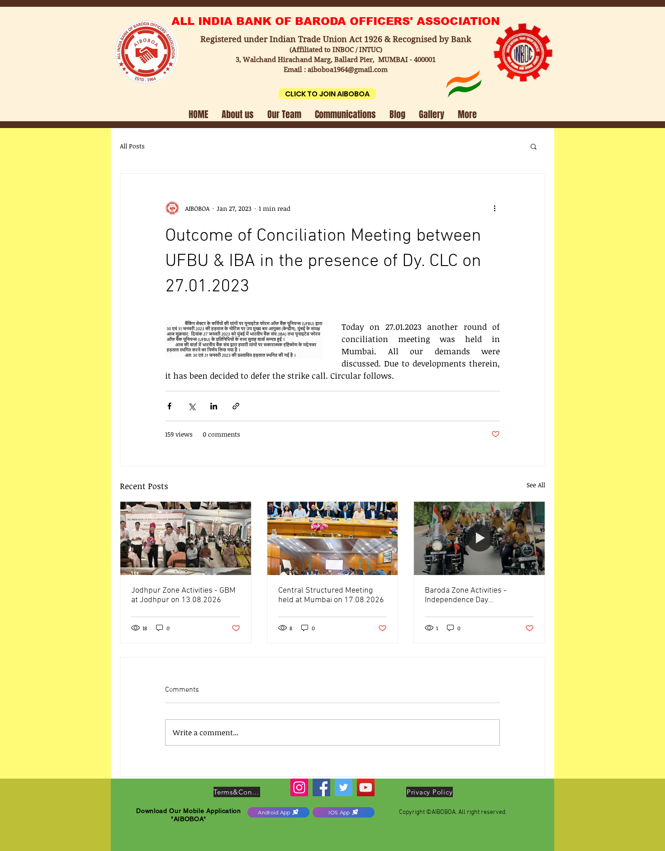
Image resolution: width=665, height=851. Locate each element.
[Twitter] (343, 787)
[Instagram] (299, 787)
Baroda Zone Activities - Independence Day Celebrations (466, 595)
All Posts (132, 146)
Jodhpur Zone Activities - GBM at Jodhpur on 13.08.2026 (183, 595)
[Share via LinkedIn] (213, 406)
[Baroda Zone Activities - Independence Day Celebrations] (479, 538)
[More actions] (494, 208)
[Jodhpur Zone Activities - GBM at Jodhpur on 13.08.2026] (185, 538)
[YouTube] (366, 787)
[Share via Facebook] (169, 406)
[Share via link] (236, 406)
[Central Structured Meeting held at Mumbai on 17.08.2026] (332, 538)
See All (536, 484)
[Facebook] (321, 787)
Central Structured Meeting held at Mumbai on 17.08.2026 (331, 595)
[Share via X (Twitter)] (191, 406)
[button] (238, 113)
